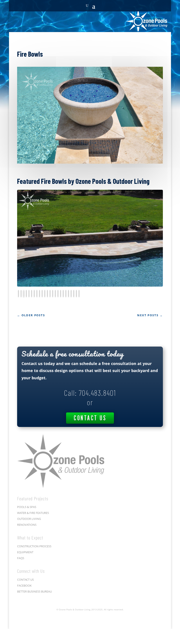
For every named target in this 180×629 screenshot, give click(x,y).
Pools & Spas (26, 444)
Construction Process (34, 483)
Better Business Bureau (34, 528)
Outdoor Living (29, 455)
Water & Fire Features (33, 450)
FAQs (20, 495)
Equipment (25, 489)
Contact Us (90, 354)
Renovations (26, 461)
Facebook (24, 522)
